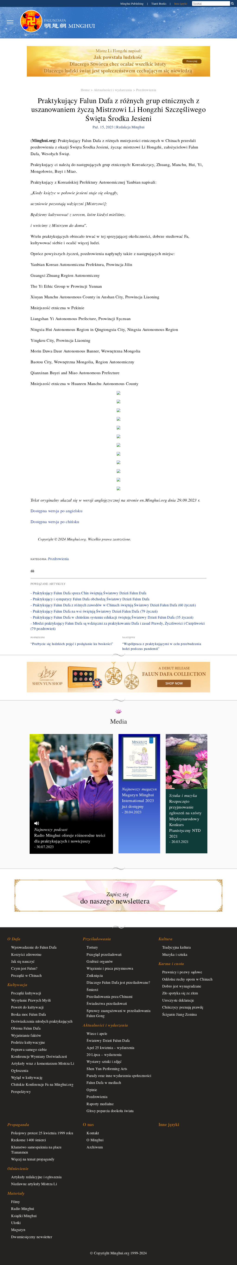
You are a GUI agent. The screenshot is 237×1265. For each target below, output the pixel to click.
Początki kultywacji (26, 992)
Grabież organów (100, 961)
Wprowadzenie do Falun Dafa (34, 947)
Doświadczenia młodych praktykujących (41, 1021)
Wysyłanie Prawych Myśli (31, 1000)
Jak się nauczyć (22, 961)
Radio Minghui (22, 1208)
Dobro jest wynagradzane (181, 986)
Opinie (92, 1089)
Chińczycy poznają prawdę (182, 1007)
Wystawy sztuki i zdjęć (104, 1061)
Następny (128, 637)
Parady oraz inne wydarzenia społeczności (119, 1075)
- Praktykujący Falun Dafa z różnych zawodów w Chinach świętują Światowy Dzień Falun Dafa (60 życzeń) (113, 604)
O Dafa (14, 939)
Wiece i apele (97, 1033)
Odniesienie (17, 1168)
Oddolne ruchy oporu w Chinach (187, 979)
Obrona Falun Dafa (26, 1028)
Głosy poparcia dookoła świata (110, 1110)
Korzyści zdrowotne (26, 954)
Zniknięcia (95, 975)
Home (85, 89)
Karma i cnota (171, 963)
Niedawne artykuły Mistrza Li (34, 1183)
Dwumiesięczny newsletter (31, 1236)
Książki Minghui (24, 1215)
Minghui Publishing (132, 3)
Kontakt (93, 1132)
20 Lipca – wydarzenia (104, 1054)
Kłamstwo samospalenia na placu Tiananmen (36, 1149)
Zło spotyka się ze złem (180, 992)
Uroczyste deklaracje (178, 1000)
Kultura (165, 939)
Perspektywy (21, 1091)
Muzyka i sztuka (174, 954)
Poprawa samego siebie (29, 1049)
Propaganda (18, 1124)
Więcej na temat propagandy (33, 1159)
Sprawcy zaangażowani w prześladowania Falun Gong (118, 1013)
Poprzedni (38, 637)
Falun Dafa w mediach (104, 1082)
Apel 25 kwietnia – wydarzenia (110, 1047)
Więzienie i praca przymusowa (110, 968)
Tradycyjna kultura (176, 947)
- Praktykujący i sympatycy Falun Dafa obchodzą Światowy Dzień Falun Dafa (90, 598)
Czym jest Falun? (24, 968)
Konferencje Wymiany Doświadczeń (39, 1056)
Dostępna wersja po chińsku (55, 521)
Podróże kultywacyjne (28, 1042)
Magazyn (18, 1229)
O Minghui (95, 1139)
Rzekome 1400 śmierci (28, 1139)
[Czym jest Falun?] (31, 22)
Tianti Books (159, 3)
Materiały (16, 1193)
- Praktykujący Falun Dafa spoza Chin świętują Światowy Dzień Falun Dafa (88, 592)
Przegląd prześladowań (104, 954)
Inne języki (180, 3)
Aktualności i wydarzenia (113, 89)
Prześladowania (97, 939)
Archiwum (95, 1147)
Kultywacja (17, 984)
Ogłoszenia (19, 1070)
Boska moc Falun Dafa (28, 1014)
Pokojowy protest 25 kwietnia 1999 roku (42, 1132)
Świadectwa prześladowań (107, 1003)
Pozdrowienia (146, 89)
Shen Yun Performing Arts (107, 1068)
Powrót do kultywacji (27, 1007)
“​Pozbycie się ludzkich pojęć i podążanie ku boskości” (72, 643)
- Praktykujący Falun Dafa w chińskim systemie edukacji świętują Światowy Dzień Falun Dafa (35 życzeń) (112, 617)
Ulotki (16, 1222)
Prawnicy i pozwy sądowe (182, 971)
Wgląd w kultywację (26, 1077)
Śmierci (92, 989)
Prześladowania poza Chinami (109, 996)
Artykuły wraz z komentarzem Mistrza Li (42, 1063)
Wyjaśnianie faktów (26, 1035)
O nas (88, 1124)
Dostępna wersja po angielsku (56, 510)
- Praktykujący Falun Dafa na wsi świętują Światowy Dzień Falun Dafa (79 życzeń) (94, 611)
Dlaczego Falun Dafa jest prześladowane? (118, 982)
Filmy (15, 1201)
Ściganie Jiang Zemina (179, 1014)
